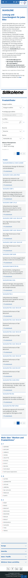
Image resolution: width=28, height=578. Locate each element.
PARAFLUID (6, 492)
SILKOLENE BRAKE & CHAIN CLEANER (13, 163)
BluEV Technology (9, 146)
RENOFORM (6, 514)
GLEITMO (5, 479)
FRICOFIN (5, 466)
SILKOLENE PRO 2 (8, 294)
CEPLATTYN (6, 458)
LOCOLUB (5, 484)
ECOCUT (5, 463)
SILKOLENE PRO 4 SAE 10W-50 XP (12, 332)
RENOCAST (6, 508)
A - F (2, 444)
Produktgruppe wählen (8, 111)
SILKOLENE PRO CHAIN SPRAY (11, 380)
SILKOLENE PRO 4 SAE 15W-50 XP (12, 356)
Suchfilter (5, 119)
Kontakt (15, 576)
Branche (4, 128)
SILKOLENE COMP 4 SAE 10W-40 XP (12, 230)
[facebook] (12, 568)
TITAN (4, 528)
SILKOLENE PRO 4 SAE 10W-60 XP (12, 344)
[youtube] (21, 568)
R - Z (2, 500)
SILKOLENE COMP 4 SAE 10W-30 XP (12, 218)
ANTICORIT (6, 449)
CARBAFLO (6, 452)
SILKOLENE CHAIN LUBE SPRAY (11, 175)
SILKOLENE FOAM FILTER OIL (10, 266)
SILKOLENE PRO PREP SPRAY (11, 406)
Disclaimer (8, 574)
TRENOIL (5, 530)
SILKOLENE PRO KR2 (8, 394)
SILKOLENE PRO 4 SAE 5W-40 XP (11, 368)
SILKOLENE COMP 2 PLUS (10, 202)
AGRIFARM (6, 446)
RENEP (5, 502)
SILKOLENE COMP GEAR (9, 254)
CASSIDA (5, 455)
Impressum (20, 574)
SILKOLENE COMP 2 (8, 189)
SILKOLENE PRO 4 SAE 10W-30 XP (12, 308)
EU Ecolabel (7, 144)
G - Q (2, 476)
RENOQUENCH (7, 522)
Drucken (20, 576)
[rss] (8, 568)
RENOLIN (5, 516)
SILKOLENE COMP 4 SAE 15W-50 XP (12, 242)
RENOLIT (5, 519)
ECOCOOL (5, 460)
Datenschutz (14, 574)
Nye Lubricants (7, 490)
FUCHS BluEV (6, 469)
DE (6, 2)
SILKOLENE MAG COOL (9, 280)
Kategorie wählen (7, 104)
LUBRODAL (6, 487)
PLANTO (5, 495)
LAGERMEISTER (7, 481)
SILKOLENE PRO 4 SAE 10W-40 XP (12, 320)
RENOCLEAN (6, 511)
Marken (4, 135)
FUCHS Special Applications (10, 471)
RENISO (5, 505)
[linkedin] (16, 568)
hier (20, 77)
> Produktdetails (7, 171)
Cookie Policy (10, 576)
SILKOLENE (6, 525)
